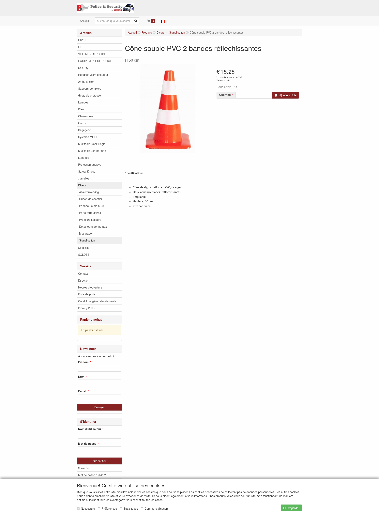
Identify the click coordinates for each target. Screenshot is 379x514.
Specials (83, 248)
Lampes (83, 102)
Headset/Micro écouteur (93, 75)
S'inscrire (84, 468)
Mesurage (85, 233)
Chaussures (85, 116)
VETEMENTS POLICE (92, 54)
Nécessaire (88, 508)
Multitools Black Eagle (91, 144)
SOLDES (83, 255)
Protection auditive (89, 164)
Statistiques (131, 508)
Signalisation (87, 240)
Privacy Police (87, 308)
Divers (82, 185)
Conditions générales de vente (97, 301)
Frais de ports (87, 294)
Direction (83, 280)
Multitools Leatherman (92, 151)
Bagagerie (84, 130)
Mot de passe (87, 443)
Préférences (109, 508)
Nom (81, 377)
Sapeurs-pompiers (89, 88)
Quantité (225, 94)
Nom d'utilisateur (89, 429)
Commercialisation (156, 508)
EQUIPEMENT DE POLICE (95, 61)
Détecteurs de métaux (93, 226)
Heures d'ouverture (90, 287)
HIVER (82, 40)
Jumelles (83, 178)
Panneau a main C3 (91, 206)
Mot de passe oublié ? (92, 475)
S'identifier (99, 461)
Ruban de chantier (90, 199)
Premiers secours (90, 220)
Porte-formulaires (90, 213)
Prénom (83, 362)
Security (83, 68)
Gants (82, 123)
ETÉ (80, 47)
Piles (81, 109)
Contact (83, 273)
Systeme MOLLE (88, 137)
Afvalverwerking (89, 192)
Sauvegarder (291, 508)
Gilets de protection (90, 95)
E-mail (82, 391)
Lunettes (83, 158)
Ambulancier (86, 82)
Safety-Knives (86, 171)
